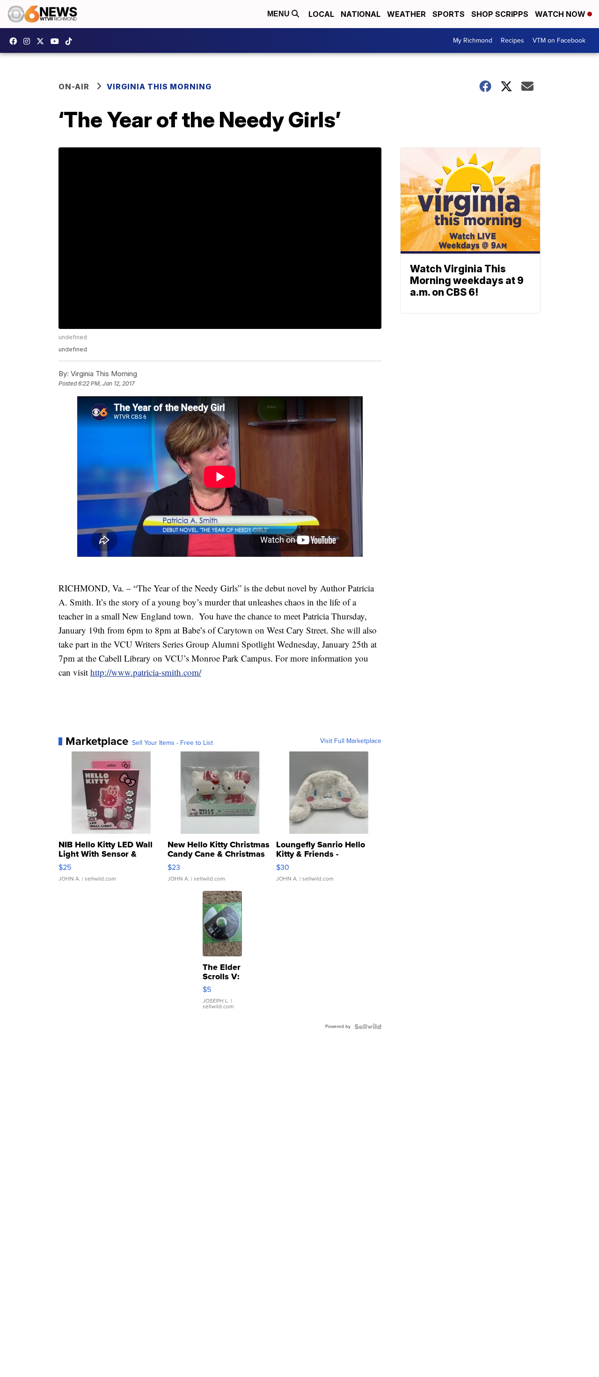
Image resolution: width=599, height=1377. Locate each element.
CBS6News (15, 41)
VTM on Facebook (559, 40)
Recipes (512, 40)
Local (321, 14)
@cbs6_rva (71, 41)
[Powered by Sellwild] (367, 1026)
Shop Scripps (499, 14)
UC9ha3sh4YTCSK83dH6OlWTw (57, 41)
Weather (406, 14)
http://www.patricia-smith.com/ (145, 672)
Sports (448, 14)
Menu (279, 14)
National (360, 14)
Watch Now (561, 14)
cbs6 (29, 41)
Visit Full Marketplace (350, 741)
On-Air (73, 86)
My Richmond (472, 40)
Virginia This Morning (159, 86)
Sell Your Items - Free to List (172, 743)
